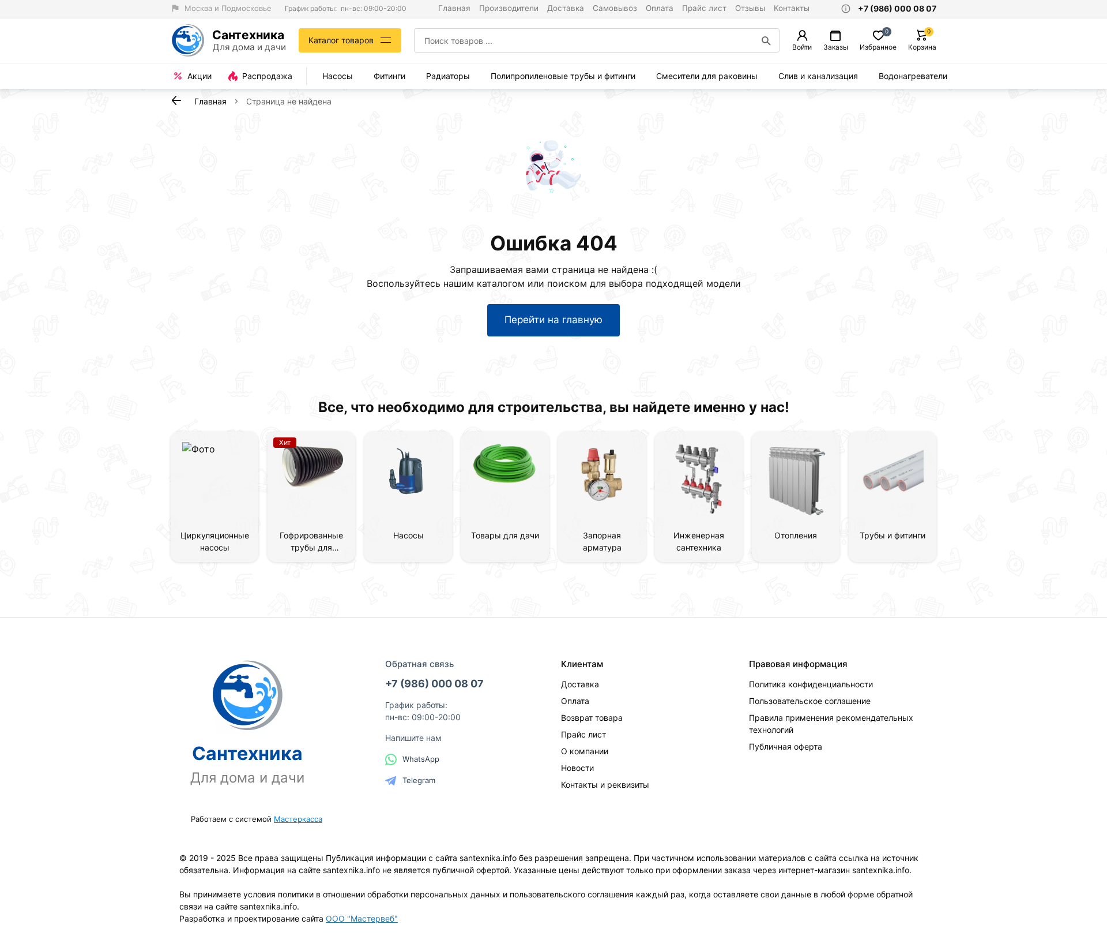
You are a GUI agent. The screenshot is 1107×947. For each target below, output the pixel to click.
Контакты (791, 8)
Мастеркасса (298, 819)
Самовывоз (615, 8)
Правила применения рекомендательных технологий (831, 724)
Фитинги (389, 76)
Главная (454, 8)
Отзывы (750, 8)
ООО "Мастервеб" (362, 918)
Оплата (659, 8)
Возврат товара (592, 718)
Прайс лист (704, 8)
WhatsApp (420, 758)
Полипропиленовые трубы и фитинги (563, 76)
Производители (509, 8)
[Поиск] (766, 40)
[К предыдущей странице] (176, 100)
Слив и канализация (818, 76)
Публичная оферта (785, 746)
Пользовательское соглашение (810, 701)
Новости (577, 768)
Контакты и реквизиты (605, 784)
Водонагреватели (913, 76)
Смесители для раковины (707, 76)
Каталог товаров (341, 40)
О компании (584, 751)
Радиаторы (448, 76)
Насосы (337, 76)
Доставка (565, 8)
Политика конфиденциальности (811, 684)
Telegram (418, 780)
